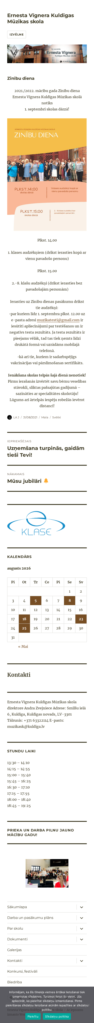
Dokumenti (17, 939)
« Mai (23, 646)
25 (24, 628)
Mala (44, 417)
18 (24, 619)
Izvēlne (17, 34)
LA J (16, 417)
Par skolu (15, 928)
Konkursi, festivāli (22, 971)
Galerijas (14, 950)
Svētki (56, 417)
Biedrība (14, 982)
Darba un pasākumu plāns (30, 918)
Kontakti (14, 961)
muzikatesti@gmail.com (58, 320)
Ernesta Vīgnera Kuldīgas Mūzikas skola (40, 18)
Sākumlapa (17, 907)
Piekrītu (33, 1016)
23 (81, 619)
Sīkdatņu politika (57, 1016)
